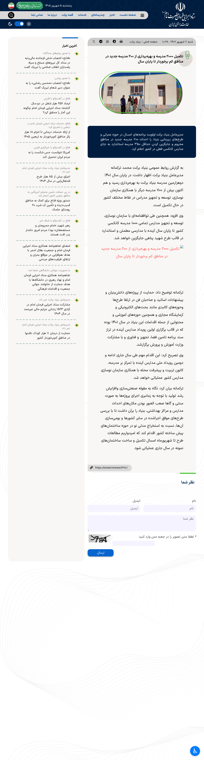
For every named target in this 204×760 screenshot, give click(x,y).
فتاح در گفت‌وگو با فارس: (56, 99)
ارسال (100, 552)
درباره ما (52, 15)
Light (29, 24)
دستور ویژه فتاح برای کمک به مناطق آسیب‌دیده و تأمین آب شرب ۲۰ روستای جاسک (47, 205)
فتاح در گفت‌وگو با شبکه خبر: (54, 221)
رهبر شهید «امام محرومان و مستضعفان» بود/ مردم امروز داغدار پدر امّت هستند (48, 230)
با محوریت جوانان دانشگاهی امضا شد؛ (49, 271)
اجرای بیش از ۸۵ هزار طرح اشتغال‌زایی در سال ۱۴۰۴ (53, 179)
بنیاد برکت (135, 42)
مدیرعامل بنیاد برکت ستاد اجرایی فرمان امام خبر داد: (46, 170)
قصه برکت (67, 15)
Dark (10, 24)
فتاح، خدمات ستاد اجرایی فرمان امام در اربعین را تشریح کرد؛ (48, 125)
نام (194, 500)
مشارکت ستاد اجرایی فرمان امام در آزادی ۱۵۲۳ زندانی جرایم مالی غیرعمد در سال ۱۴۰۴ (47, 309)
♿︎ (195, 751)
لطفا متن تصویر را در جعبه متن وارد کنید (167, 536)
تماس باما (37, 15)
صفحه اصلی (150, 42)
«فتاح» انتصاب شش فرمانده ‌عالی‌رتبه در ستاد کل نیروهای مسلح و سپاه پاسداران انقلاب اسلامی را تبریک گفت (47, 63)
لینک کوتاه (91, 468)
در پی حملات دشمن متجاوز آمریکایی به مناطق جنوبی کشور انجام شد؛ (48, 194)
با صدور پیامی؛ (62, 78)
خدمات (82, 15)
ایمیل (136, 500)
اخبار (112, 15)
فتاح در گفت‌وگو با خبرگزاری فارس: (51, 148)
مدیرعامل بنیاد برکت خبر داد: (54, 300)
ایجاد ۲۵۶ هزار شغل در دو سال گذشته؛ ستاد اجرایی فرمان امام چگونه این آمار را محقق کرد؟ (46, 108)
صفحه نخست (128, 15)
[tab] (70, 46)
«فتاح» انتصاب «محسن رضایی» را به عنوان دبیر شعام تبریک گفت (48, 85)
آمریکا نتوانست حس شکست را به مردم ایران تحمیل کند (49, 154)
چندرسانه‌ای (98, 15)
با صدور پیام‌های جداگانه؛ (56, 53)
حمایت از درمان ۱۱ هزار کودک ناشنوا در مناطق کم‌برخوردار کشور (47, 335)
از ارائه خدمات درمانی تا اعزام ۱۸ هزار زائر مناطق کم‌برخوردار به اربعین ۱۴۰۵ (47, 134)
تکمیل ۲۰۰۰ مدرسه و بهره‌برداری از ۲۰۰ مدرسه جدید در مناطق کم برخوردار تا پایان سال (144, 59)
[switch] (19, 23)
